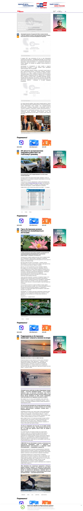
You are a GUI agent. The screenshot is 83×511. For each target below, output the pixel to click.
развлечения (37, 494)
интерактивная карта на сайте (35, 183)
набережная (23, 494)
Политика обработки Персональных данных (40, 505)
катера (28, 494)
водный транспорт (44, 494)
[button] (49, 197)
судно (32, 494)
